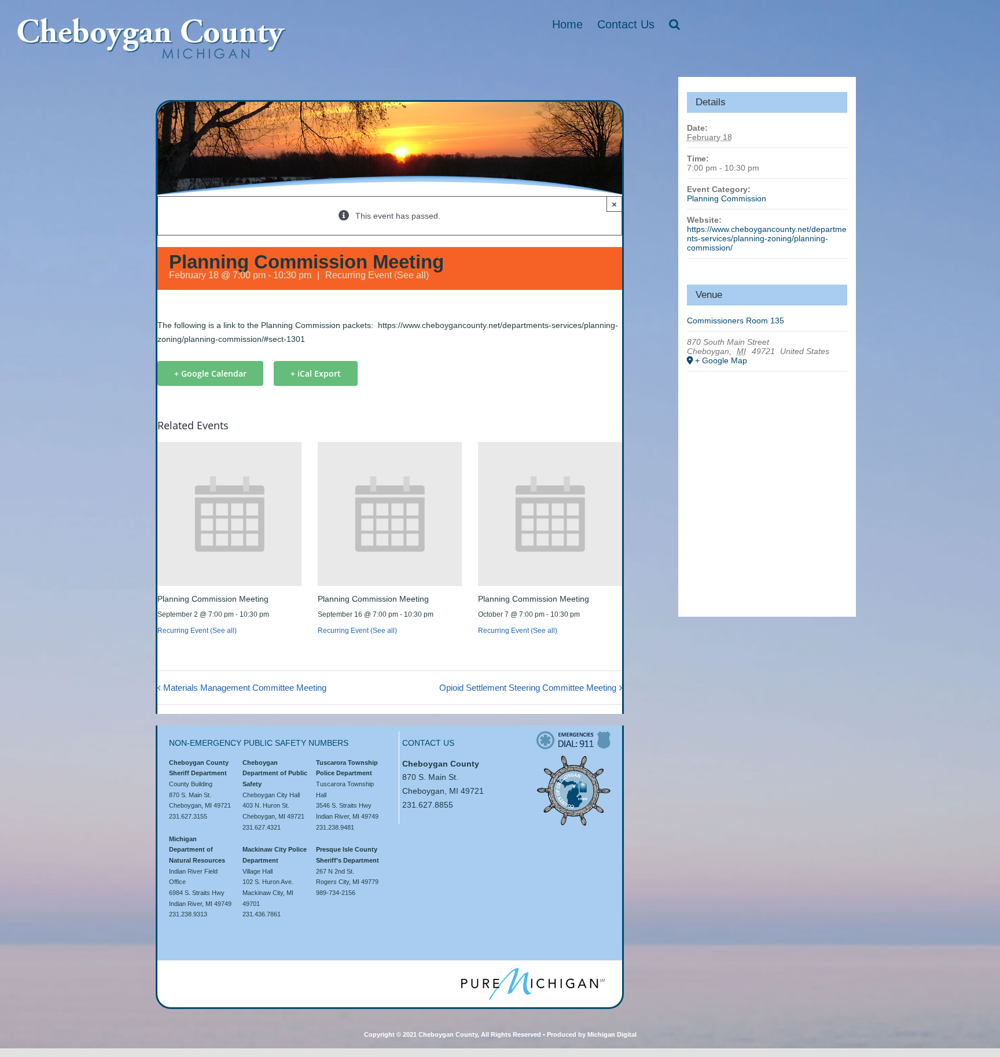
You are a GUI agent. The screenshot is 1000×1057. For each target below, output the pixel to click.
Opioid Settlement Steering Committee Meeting (527, 688)
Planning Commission (726, 198)
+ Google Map (721, 360)
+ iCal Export (316, 373)
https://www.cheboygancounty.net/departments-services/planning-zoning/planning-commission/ (767, 238)
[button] (674, 24)
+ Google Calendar (210, 373)
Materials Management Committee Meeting (244, 688)
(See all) (411, 275)
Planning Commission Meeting (213, 598)
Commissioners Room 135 (735, 320)
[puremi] (533, 972)
